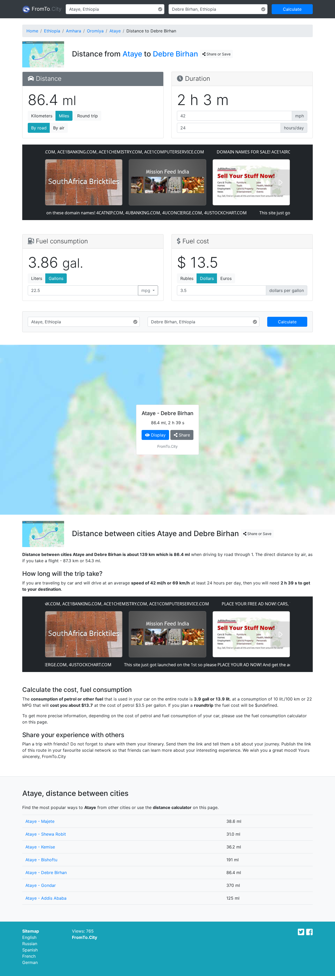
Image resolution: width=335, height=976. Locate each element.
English (29, 937)
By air (58, 127)
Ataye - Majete (39, 821)
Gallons (56, 278)
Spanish (30, 949)
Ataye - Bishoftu (41, 859)
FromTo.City (84, 937)
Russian (29, 943)
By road (39, 127)
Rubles (186, 278)
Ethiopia (52, 30)
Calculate (292, 9)
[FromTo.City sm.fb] (309, 932)
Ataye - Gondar (40, 885)
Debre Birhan (175, 53)
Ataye (115, 30)
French (29, 956)
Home (32, 30)
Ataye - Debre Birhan (46, 872)
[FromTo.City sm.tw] (301, 932)
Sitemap (30, 931)
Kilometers (41, 115)
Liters (36, 278)
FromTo (46, 9)
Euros (226, 278)
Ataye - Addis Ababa (45, 898)
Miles (64, 115)
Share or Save (218, 54)
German (30, 962)
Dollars (207, 278)
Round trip (87, 115)
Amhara (73, 30)
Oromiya (95, 30)
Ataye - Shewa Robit (45, 834)
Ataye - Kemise (40, 846)
